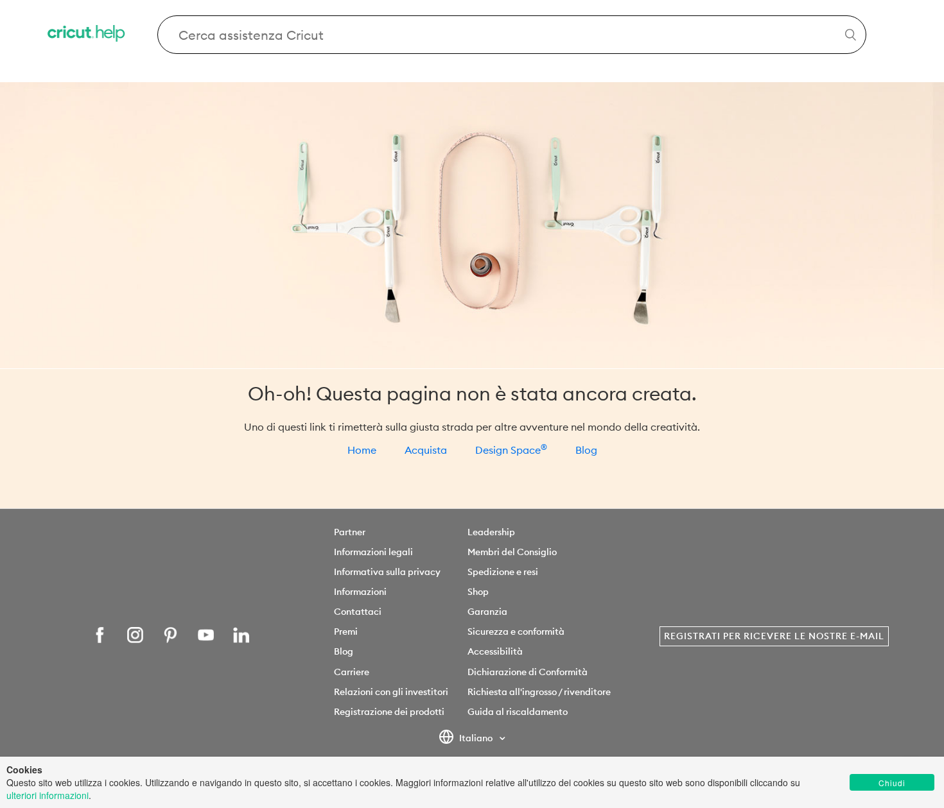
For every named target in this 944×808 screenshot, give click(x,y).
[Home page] (87, 35)
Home (361, 449)
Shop (478, 591)
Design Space (511, 449)
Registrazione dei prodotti (389, 712)
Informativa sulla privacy (387, 572)
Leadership (491, 532)
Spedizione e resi (503, 572)
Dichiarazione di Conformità (528, 672)
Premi (346, 631)
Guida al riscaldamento (518, 712)
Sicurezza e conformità (516, 631)
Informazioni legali (373, 552)
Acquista (426, 449)
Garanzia (487, 611)
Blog (586, 449)
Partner (349, 532)
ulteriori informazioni (47, 795)
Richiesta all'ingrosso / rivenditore (539, 692)
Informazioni (360, 591)
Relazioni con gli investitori (391, 692)
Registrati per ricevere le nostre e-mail (774, 636)
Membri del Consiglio (512, 552)
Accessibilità (495, 651)
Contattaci (357, 611)
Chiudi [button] (891, 782)
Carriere (351, 672)
